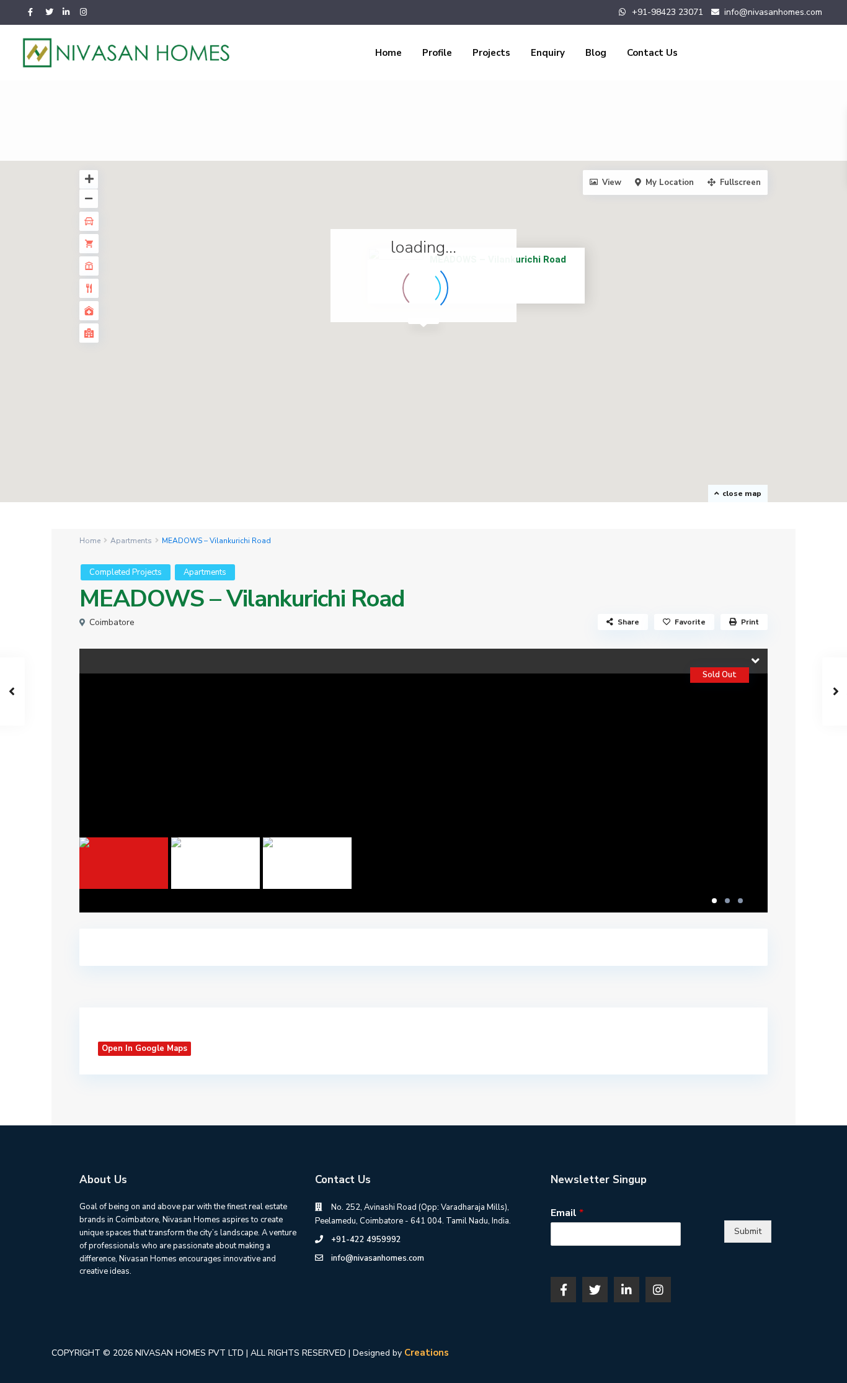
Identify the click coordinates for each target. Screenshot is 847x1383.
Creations (426, 1352)
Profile (437, 53)
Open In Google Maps (144, 1048)
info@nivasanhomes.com (377, 1258)
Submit (747, 1231)
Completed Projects (125, 572)
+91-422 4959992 (366, 1239)
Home (388, 53)
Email (567, 1213)
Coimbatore (112, 622)
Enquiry (548, 53)
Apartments (131, 541)
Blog (595, 53)
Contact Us (652, 53)
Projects (491, 53)
